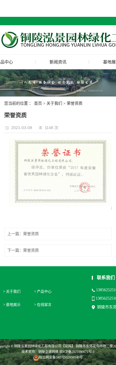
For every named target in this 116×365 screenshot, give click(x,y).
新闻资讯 (58, 62)
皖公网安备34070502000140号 (61, 357)
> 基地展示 (12, 304)
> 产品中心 (43, 291)
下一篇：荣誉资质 (23, 250)
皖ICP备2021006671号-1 (77, 352)
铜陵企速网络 (48, 352)
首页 (38, 103)
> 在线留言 (43, 304)
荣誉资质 (74, 103)
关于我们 (54, 103)
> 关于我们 (12, 291)
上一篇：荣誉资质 (23, 234)
